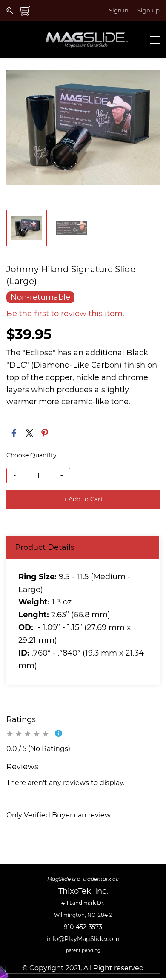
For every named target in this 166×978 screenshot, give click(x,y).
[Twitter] (29, 433)
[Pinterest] (44, 433)
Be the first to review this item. (65, 313)
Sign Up (148, 10)
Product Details (44, 547)
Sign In (119, 10)
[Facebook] (14, 433)
